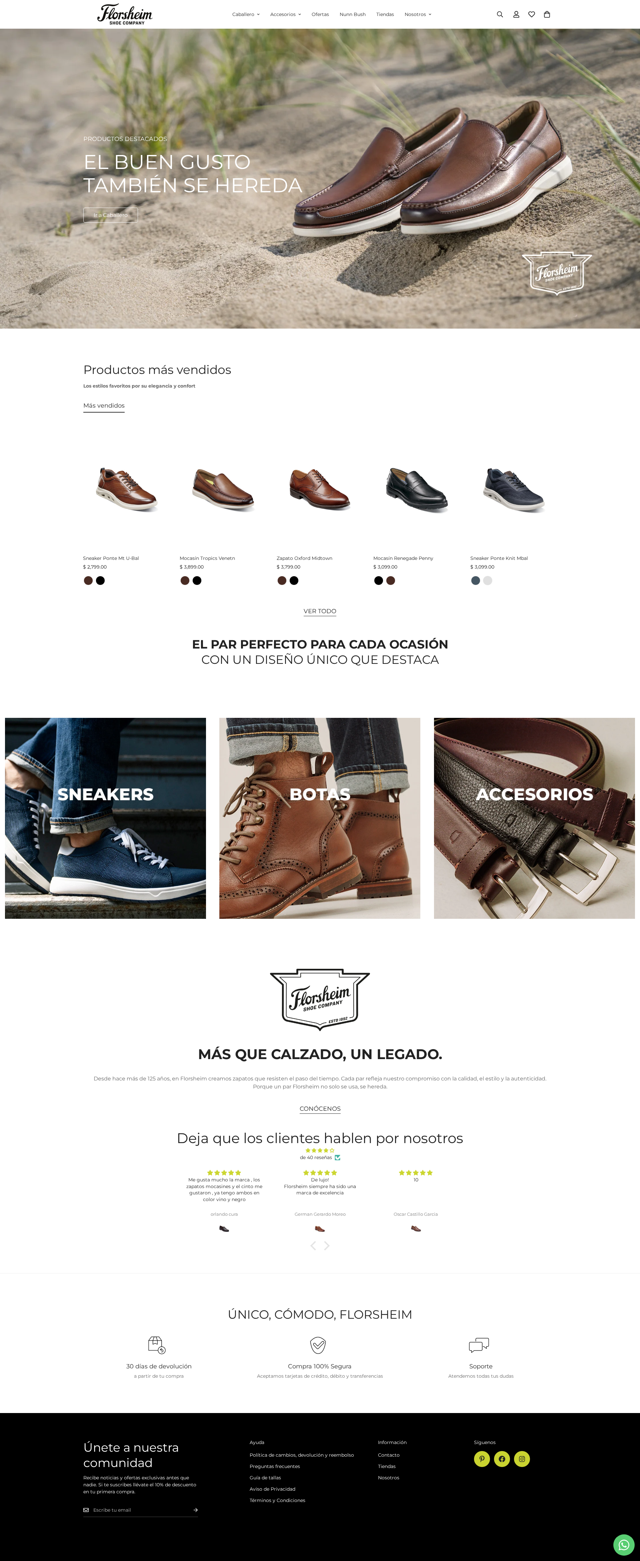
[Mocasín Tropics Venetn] (223, 490)
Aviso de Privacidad (272, 1489)
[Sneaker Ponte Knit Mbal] (513, 490)
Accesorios (283, 14)
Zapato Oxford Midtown (304, 558)
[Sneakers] (105, 818)
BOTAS (320, 929)
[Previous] (59, 490)
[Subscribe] (190, 1510)
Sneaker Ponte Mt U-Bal (111, 558)
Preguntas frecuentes (275, 1466)
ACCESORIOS (534, 929)
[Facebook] (502, 1459)
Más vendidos (104, 405)
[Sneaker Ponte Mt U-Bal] (126, 490)
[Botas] (319, 818)
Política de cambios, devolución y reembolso (302, 1455)
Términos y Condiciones (277, 1500)
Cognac (88, 580)
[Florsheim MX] (125, 14)
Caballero (243, 14)
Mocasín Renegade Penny (403, 558)
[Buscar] (500, 14)
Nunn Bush (353, 14)
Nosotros (415, 14)
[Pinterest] (482, 1459)
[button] (547, 14)
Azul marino (475, 580)
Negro (100, 580)
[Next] (580, 490)
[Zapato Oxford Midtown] (320, 490)
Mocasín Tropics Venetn (207, 558)
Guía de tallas (265, 1478)
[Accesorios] (534, 818)
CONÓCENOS (320, 1108)
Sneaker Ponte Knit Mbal (499, 558)
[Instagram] (522, 1459)
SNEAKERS (106, 929)
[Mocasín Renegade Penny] (416, 490)
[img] (320, 1150)
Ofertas (320, 14)
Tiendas (385, 14)
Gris (487, 580)
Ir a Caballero (111, 215)
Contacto (389, 1455)
